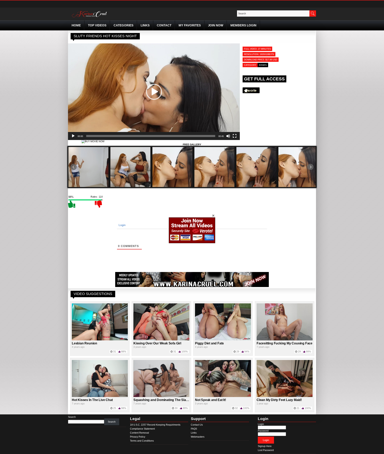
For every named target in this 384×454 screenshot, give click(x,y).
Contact (164, 25)
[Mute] (228, 136)
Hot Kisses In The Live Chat (92, 400)
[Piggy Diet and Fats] (223, 339)
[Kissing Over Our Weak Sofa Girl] (161, 339)
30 (176, 408)
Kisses (263, 65)
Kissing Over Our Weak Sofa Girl (157, 343)
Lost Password (266, 450)
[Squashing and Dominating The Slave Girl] (161, 396)
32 (236, 408)
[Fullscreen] (235, 136)
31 (114, 351)
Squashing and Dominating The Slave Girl (164, 400)
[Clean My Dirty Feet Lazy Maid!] (285, 396)
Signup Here (265, 446)
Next (310, 167)
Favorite (251, 90)
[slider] (150, 136)
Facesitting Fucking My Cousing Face (284, 343)
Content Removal (139, 432)
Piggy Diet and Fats (209, 343)
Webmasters (197, 436)
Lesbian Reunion (84, 343)
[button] (154, 92)
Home (76, 25)
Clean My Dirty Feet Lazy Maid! (279, 400)
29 (237, 351)
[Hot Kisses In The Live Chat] (100, 396)
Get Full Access (264, 78)
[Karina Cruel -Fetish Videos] (90, 17)
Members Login (243, 25)
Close (213, 215)
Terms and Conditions (142, 440)
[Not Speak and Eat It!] (223, 396)
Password (263, 430)
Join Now (215, 25)
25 (114, 408)
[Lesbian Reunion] (100, 339)
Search (72, 417)
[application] (154, 91)
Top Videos (97, 25)
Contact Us (197, 424)
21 (298, 408)
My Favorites (190, 25)
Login (122, 225)
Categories (123, 25)
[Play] (73, 136)
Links (145, 25)
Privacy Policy (137, 436)
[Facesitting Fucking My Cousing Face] (285, 339)
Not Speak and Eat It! (210, 400)
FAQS (194, 428)
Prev (73, 167)
